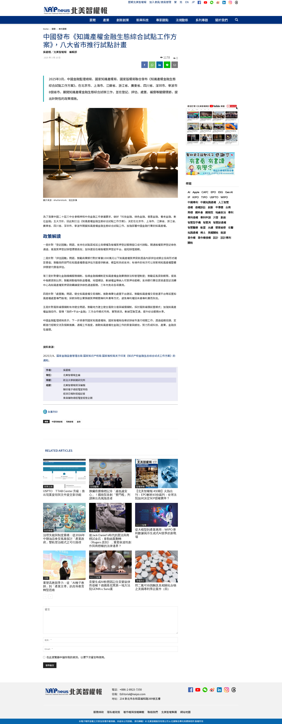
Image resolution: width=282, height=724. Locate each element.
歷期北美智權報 (137, 2)
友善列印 (53, 411)
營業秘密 (220, 227)
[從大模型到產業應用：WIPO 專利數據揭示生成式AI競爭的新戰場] (156, 515)
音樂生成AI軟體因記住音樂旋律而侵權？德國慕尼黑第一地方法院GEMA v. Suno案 (109, 585)
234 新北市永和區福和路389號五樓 (140, 699)
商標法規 (48, 486)
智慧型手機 (194, 222)
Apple (196, 192)
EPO (213, 192)
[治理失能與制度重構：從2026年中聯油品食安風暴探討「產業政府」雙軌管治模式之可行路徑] (64, 517)
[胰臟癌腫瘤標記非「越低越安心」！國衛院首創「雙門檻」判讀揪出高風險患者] (110, 473)
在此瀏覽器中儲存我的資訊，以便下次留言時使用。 (77, 657)
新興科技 (142, 20)
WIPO (224, 197)
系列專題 (202, 20)
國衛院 (209, 212)
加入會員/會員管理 (160, 2)
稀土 (203, 232)
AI (189, 192)
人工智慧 (223, 202)
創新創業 (123, 20)
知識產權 (69, 421)
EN (187, 2)
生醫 (230, 227)
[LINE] (167, 64)
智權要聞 (140, 486)
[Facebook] (144, 64)
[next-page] (50, 597)
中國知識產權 (57, 421)
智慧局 (207, 222)
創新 (210, 207)
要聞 (92, 20)
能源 (223, 232)
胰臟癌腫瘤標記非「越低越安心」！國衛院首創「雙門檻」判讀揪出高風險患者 (109, 494)
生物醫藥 (94, 486)
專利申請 (205, 217)
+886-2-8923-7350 (131, 689)
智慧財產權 (219, 222)
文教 (46, 578)
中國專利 (193, 202)
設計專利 (226, 237)
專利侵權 (193, 217)
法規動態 (182, 20)
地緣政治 (220, 212)
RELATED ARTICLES (58, 450)
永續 (210, 227)
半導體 (219, 207)
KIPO (195, 197)
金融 (78, 421)
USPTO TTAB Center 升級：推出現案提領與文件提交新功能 (64, 492)
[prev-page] (45, 597)
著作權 (192, 237)
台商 (228, 207)
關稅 (190, 242)
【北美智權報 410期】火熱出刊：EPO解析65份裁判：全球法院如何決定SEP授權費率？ (156, 494)
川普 (215, 217)
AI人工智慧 (141, 525)
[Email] (174, 64)
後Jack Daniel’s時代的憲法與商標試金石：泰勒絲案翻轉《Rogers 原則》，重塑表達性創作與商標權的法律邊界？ (110, 540)
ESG (220, 192)
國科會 (199, 212)
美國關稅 (213, 232)
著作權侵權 (204, 237)
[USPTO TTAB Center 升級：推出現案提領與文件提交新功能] (64, 473)
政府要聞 (48, 530)
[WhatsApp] (152, 64)
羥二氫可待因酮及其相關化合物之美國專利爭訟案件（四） (155, 587)
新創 (223, 217)
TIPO (204, 197)
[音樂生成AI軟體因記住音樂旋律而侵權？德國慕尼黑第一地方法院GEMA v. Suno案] (110, 565)
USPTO (214, 197)
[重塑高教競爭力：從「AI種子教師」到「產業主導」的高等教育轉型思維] (64, 565)
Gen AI (229, 192)
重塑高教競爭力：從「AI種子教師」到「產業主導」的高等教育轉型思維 (63, 586)
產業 (106, 20)
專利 (230, 212)
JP (193, 2)
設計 (215, 237)
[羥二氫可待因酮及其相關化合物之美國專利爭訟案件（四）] (156, 566)
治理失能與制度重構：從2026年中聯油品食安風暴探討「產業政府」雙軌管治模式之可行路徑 (64, 538)
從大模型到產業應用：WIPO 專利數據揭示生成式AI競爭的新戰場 (155, 533)
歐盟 (203, 227)
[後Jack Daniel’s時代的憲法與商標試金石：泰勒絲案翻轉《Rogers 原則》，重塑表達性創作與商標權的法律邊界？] (110, 517)
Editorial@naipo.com (133, 694)
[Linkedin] (159, 64)
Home (45, 28)
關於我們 (221, 20)
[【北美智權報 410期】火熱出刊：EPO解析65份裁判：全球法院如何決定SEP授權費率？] (156, 473)
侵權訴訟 (94, 530)
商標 (190, 212)
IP (189, 197)
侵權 (190, 207)
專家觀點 (162, 20)
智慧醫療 (193, 227)
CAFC (205, 192)
